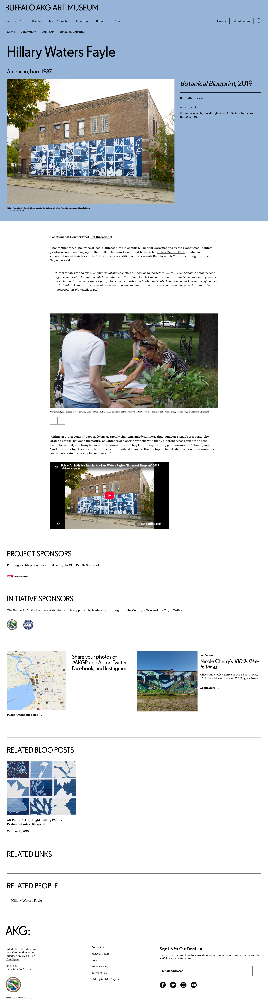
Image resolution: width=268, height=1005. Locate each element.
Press (95, 960)
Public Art (48, 31)
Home (11, 31)
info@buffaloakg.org (18, 969)
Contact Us (98, 947)
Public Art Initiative (26, 610)
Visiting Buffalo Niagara (105, 979)
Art (22, 21)
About (119, 21)
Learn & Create (58, 21)
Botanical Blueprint (72, 31)
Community (28, 31)
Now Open (12, 959)
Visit (8, 21)
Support (101, 21)
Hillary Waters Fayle (171, 252)
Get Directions (100, 236)
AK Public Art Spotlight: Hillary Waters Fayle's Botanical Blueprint (34, 822)
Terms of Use (99, 972)
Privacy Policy (100, 966)
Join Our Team (100, 953)
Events (36, 21)
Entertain (82, 21)
